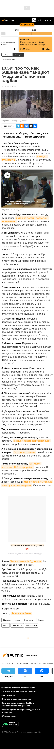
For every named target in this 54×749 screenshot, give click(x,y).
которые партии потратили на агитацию (25, 219)
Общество (7, 620)
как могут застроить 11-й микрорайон (21, 465)
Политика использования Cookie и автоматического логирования (17, 704)
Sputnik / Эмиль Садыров (13, 210)
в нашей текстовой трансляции (31, 440)
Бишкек (40, 620)
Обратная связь (8, 716)
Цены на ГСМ (17, 625)
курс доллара (31, 625)
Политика (22, 663)
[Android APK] (10, 724)
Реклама (32, 691)
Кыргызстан (29, 620)
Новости (17, 620)
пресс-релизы (8, 695)
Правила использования (23, 687)
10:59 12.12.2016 (8, 86)
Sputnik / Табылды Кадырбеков (15, 121)
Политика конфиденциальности (16, 699)
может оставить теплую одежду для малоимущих (27, 483)
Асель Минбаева (21, 613)
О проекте (6, 687)
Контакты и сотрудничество (14, 691)
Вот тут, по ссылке (24, 452)
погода (5, 625)
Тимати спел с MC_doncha (25, 561)
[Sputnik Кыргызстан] (8, 21)
